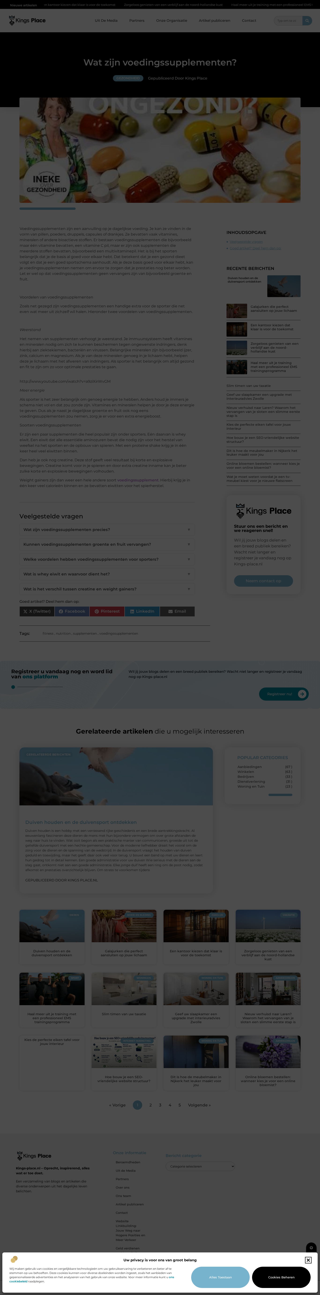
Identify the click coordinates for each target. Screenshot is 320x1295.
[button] (308, 1260)
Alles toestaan (220, 1277)
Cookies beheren (281, 1277)
